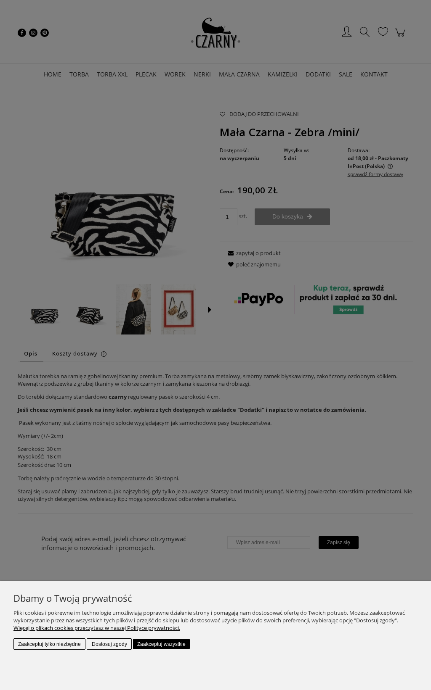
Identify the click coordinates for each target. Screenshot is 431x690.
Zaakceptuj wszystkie (161, 644)
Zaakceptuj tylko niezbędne (49, 644)
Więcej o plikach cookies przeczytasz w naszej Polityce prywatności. (96, 628)
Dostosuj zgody (109, 644)
